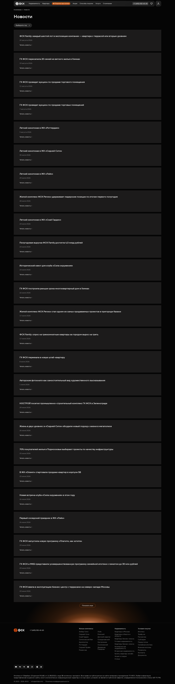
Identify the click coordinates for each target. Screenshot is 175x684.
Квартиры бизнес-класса (124, 639)
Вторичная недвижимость (124, 651)
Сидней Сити (84, 634)
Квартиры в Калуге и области (122, 635)
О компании (107, 3)
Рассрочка (142, 637)
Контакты (141, 653)
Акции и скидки (121, 656)
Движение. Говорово (102, 648)
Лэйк (99, 632)
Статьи (117, 659)
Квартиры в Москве (122, 632)
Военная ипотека (144, 647)
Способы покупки (86, 3)
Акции (75, 3)
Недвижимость (34, 3)
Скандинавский (104, 639)
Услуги (98, 3)
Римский (101, 634)
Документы (142, 655)
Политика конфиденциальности (57, 681)
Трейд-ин (141, 634)
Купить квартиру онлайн (124, 654)
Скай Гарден (84, 637)
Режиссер (83, 650)
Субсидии (142, 639)
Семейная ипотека (145, 645)
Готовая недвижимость (123, 641)
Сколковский (103, 645)
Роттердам (83, 645)
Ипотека (141, 632)
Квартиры (46, 3)
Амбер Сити (83, 632)
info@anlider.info (37, 681)
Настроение (102, 642)
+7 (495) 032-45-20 (37, 630)
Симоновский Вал (86, 639)
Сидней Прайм (84, 647)
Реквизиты (142, 650)
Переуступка (143, 642)
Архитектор (83, 642)
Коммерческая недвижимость (120, 647)
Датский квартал (104, 637)
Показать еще (87, 605)
